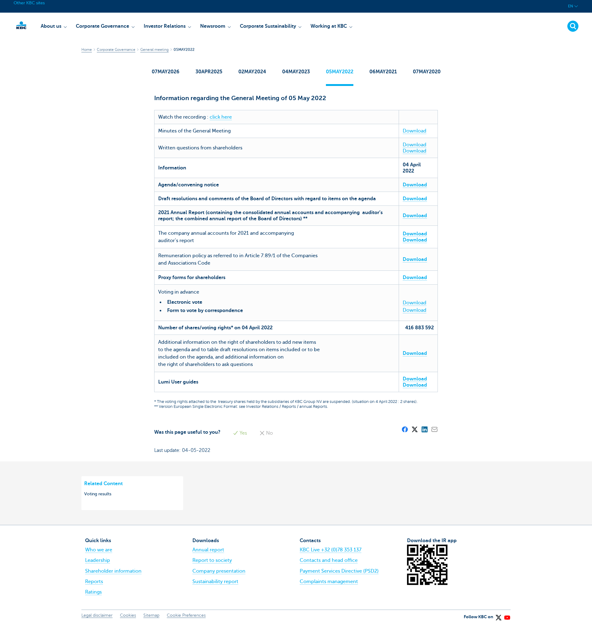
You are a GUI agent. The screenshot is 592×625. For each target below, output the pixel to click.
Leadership (97, 560)
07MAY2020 (427, 72)
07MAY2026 (165, 72)
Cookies (128, 615)
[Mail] (434, 429)
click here (221, 117)
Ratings (93, 592)
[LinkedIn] (424, 429)
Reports (94, 581)
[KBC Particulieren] (21, 25)
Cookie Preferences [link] (186, 615)
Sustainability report (215, 581)
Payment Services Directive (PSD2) (339, 571)
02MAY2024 (252, 72)
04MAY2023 (296, 72)
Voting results (97, 493)
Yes (242, 433)
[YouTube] (507, 615)
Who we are (98, 550)
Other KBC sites (29, 3)
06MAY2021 (383, 72)
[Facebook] (404, 429)
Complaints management (329, 581)
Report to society (212, 560)
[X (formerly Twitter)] (414, 429)
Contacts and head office (329, 560)
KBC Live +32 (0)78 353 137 (330, 550)
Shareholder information (113, 571)
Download (414, 131)
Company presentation (218, 571)
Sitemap (151, 615)
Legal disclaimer (97, 615)
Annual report (208, 550)
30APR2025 (208, 72)
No (269, 433)
